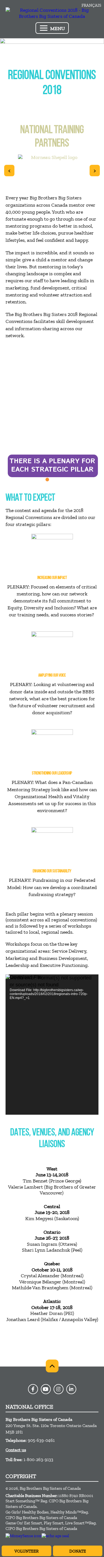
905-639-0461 (41, 1440)
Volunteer (26, 1551)
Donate (77, 1551)
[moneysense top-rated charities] (24, 1535)
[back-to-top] (52, 1366)
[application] (52, 1044)
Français (91, 5)
